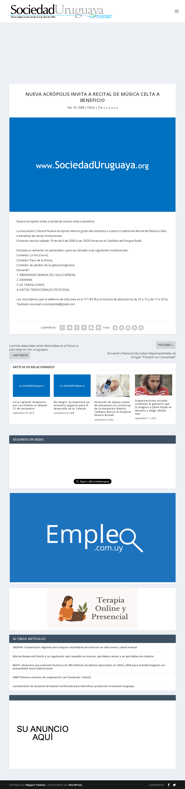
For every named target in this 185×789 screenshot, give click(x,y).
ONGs (91, 108)
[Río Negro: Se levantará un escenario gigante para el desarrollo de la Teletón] (72, 385)
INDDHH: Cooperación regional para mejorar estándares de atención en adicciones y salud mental (75, 647)
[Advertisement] (92, 49)
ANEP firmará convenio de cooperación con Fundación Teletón (52, 677)
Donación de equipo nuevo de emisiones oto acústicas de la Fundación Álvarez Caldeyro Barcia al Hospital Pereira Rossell (112, 408)
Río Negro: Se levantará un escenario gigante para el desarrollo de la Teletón (72, 405)
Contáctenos (156, 784)
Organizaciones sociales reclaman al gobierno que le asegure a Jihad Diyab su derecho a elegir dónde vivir (153, 407)
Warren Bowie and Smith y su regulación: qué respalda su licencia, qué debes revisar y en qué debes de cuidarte (83, 656)
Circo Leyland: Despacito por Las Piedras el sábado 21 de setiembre (30, 405)
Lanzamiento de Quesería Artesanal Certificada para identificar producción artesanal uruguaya (73, 686)
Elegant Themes (35, 784)
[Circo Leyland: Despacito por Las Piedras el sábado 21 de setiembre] (31, 385)
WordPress (75, 784)
